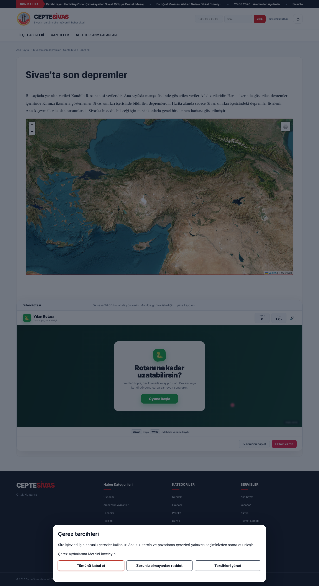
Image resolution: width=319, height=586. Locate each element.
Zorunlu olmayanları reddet (159, 565)
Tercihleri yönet (227, 565)
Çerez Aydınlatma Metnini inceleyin (86, 554)
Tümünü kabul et (91, 565)
